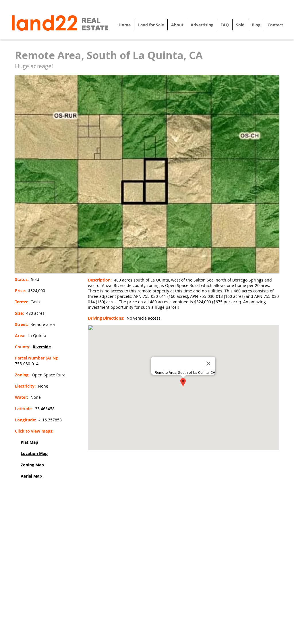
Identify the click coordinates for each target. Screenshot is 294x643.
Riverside (42, 346)
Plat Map (29, 442)
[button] (147, 174)
